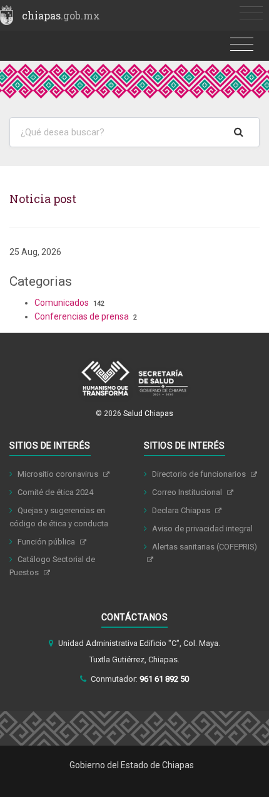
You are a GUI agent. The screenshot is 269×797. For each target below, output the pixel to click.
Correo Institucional (188, 492)
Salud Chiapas (148, 413)
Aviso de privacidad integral (202, 528)
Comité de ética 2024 (55, 492)
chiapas (61, 15)
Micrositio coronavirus (59, 474)
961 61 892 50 (164, 679)
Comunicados (61, 303)
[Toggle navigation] (251, 13)
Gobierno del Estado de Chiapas (131, 765)
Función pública (47, 541)
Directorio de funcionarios (200, 474)
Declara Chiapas (182, 510)
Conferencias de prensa (81, 316)
